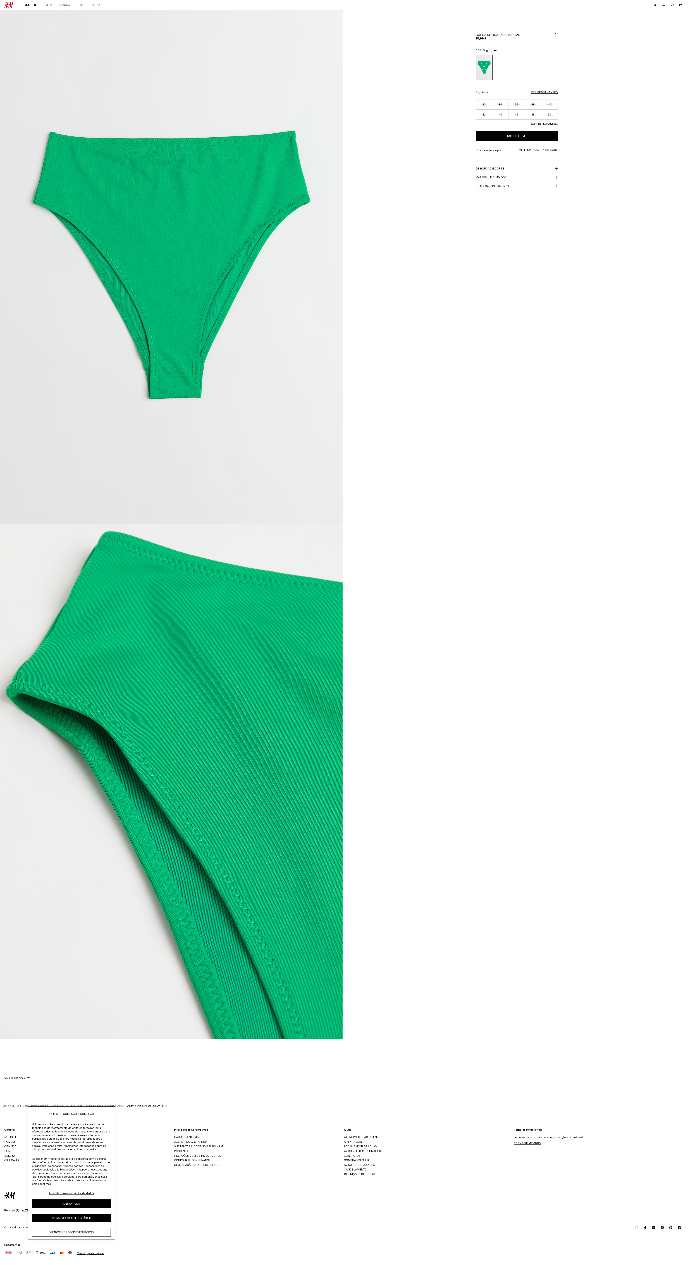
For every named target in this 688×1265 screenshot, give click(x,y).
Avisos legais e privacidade (364, 1151)
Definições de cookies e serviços (71, 1232)
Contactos (352, 1155)
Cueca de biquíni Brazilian (147, 1106)
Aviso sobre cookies (359, 1164)
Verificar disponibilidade (538, 149)
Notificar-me (517, 136)
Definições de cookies (361, 1174)
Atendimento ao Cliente (362, 1137)
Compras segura (356, 1160)
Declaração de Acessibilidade (197, 1164)
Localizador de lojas (360, 1146)
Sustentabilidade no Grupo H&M (198, 1146)
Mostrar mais (14, 1077)
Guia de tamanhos (544, 123)
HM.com (8, 1106)
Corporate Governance (192, 1160)
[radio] (484, 67)
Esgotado (482, 92)
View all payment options (90, 1253)
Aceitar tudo (71, 1203)
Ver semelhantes (544, 92)
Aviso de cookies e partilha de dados (71, 1193)
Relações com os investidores (197, 1155)
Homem (47, 4)
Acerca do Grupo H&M (190, 1141)
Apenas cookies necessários (71, 1217)
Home (80, 4)
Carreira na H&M (187, 1137)
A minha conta (354, 1141)
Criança (64, 4)
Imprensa (181, 1151)
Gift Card (11, 1160)
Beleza (94, 4)
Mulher (30, 4)
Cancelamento (355, 1169)
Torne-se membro (527, 1143)
